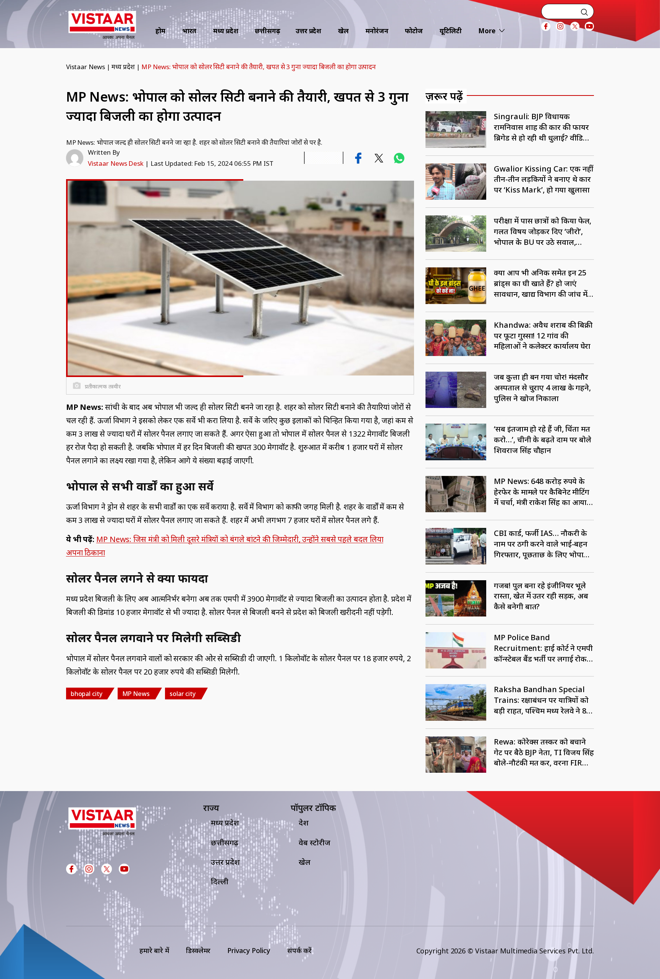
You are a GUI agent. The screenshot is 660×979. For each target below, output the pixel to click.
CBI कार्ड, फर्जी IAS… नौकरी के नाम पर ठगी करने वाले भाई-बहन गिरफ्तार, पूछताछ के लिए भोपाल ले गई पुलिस (541, 544)
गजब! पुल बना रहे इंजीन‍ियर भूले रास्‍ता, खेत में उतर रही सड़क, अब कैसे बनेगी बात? (541, 596)
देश (304, 822)
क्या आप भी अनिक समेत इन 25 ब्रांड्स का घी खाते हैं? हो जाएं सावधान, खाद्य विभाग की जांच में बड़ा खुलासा (540, 283)
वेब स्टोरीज (314, 842)
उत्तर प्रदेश (308, 30)
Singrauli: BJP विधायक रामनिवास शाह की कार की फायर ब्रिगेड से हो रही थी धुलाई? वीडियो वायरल (542, 127)
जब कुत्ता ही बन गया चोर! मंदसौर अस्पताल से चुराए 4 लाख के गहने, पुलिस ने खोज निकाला (542, 387)
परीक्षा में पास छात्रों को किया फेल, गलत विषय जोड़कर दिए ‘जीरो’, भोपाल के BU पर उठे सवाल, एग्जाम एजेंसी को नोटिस (542, 231)
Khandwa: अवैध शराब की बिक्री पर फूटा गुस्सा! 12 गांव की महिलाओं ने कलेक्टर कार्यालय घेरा (543, 335)
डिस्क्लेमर (198, 950)
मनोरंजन (377, 30)
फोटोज (414, 30)
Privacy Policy (248, 950)
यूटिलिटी (451, 30)
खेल (343, 30)
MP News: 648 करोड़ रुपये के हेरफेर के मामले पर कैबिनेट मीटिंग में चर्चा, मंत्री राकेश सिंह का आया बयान (541, 492)
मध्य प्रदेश (225, 30)
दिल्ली (219, 881)
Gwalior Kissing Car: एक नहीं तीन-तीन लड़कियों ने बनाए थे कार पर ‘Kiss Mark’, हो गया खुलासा (543, 179)
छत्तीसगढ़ (267, 30)
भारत (189, 30)
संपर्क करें (299, 950)
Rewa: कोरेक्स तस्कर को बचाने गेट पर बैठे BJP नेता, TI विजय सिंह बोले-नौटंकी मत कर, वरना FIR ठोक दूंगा (544, 752)
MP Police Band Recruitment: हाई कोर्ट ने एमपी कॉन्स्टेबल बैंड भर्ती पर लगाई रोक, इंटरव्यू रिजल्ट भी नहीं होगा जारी (543, 648)
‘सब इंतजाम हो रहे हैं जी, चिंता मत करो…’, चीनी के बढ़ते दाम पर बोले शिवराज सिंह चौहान (542, 439)
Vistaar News (85, 66)
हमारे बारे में (154, 950)
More (486, 30)
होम (160, 30)
